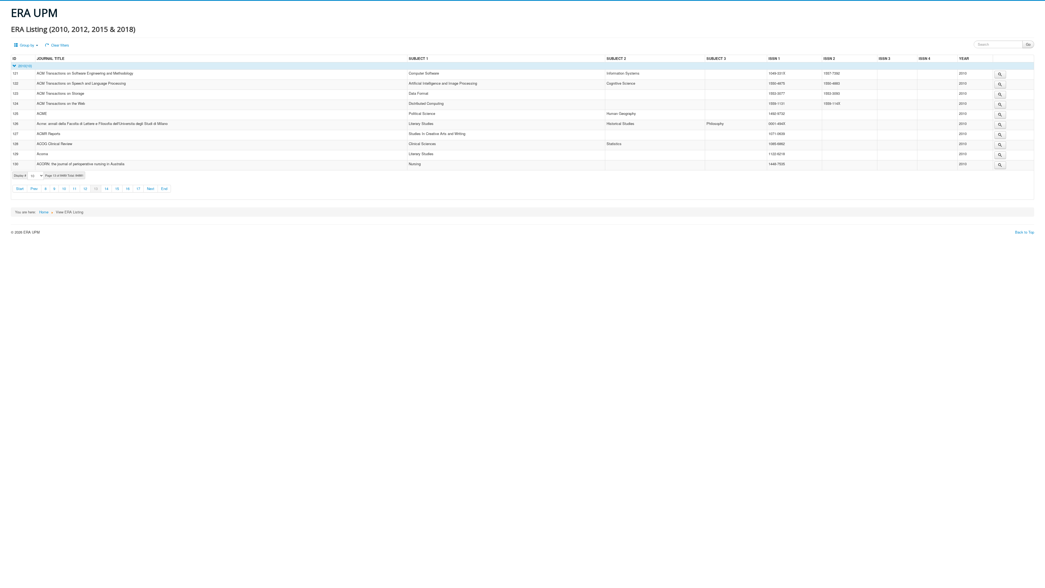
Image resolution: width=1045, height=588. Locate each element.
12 (85, 188)
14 (106, 188)
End (164, 188)
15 (117, 188)
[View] (1000, 74)
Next (150, 188)
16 (128, 188)
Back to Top (1024, 232)
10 (64, 188)
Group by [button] (27, 45)
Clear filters (59, 45)
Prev (34, 188)
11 (74, 188)
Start (20, 188)
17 (138, 188)
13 (96, 188)
